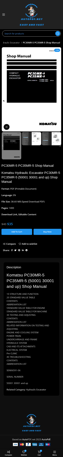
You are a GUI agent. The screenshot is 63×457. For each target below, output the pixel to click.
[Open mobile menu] (4, 14)
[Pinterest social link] (19, 250)
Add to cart (16, 231)
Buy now (47, 231)
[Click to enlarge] (7, 127)
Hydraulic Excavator (36, 389)
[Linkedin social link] (23, 250)
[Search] (57, 33)
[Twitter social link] (15, 250)
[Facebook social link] (11, 250)
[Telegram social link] (26, 250)
